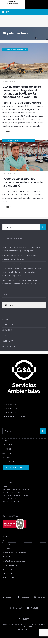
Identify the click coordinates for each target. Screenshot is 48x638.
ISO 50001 (6, 549)
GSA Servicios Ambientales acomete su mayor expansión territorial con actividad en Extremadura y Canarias (22, 272)
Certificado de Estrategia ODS (13, 561)
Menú (7, 12)
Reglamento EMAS (9, 565)
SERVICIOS (7, 330)
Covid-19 (6, 49)
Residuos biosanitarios (18, 49)
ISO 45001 (6, 545)
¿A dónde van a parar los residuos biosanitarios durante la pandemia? (22, 182)
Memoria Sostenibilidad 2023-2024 (15, 416)
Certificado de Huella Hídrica (13, 557)
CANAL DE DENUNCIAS (16, 468)
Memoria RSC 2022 (9, 408)
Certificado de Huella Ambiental (14, 553)
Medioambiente (15, 140)
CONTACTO (7, 341)
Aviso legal (33, 624)
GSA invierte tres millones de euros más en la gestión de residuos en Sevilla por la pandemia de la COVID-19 (21, 92)
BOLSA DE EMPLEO (10, 346)
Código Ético (7, 573)
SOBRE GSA (7, 325)
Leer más (7, 132)
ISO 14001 (6, 540)
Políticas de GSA (8, 577)
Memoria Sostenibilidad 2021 (13, 404)
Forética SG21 (7, 569)
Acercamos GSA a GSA (12, 264)
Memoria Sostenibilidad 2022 (13, 412)
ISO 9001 (6, 536)
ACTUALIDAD (8, 335)
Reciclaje (25, 140)
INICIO (5, 319)
